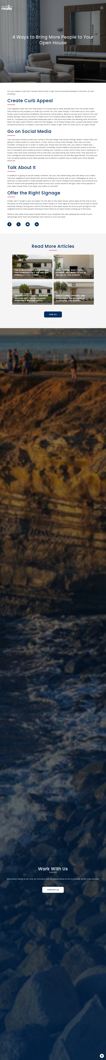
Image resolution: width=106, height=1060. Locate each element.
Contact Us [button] (53, 890)
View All (53, 314)
